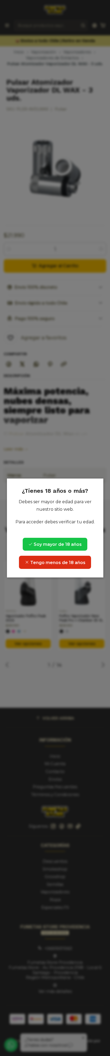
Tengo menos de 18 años (57, 562)
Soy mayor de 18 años (57, 544)
